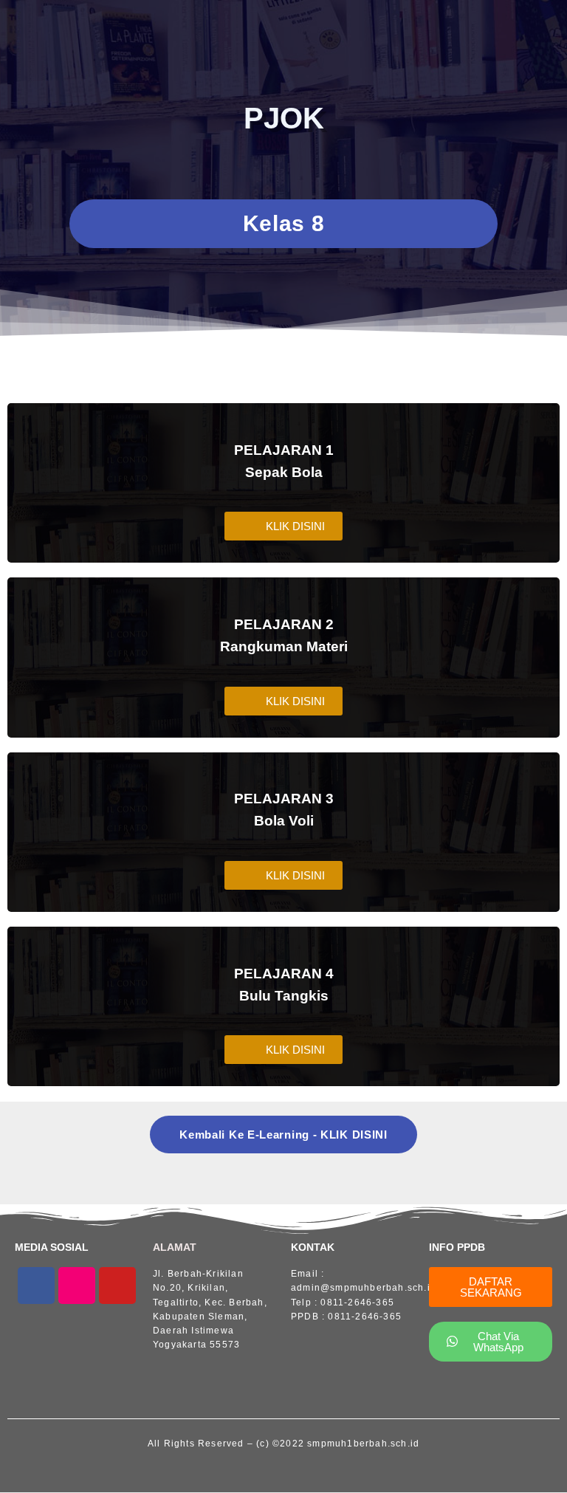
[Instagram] (76, 1285)
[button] (283, 526)
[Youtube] (117, 1285)
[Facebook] (36, 1285)
